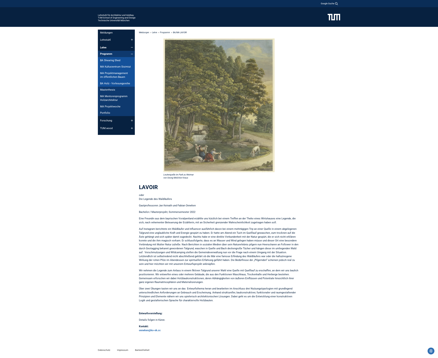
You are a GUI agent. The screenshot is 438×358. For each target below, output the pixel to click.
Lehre (103, 47)
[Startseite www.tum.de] (334, 16)
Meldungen (106, 32)
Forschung (106, 120)
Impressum (122, 350)
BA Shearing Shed (110, 60)
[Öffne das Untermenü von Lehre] (132, 47)
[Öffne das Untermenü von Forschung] (132, 120)
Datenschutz (104, 350)
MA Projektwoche (110, 106)
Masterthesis (107, 89)
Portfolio (105, 112)
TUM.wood (106, 128)
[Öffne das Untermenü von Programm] (132, 54)
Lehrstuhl (105, 39)
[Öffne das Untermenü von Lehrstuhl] (132, 40)
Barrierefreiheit (142, 350)
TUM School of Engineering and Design (117, 17)
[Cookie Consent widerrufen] (431, 351)
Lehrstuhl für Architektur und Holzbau (116, 15)
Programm (106, 53)
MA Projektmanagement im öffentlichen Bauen (114, 75)
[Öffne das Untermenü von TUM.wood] (132, 128)
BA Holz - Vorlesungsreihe (115, 83)
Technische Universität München (114, 20)
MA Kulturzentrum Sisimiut (115, 66)
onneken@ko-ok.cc (150, 330)
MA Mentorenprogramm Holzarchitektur (113, 98)
